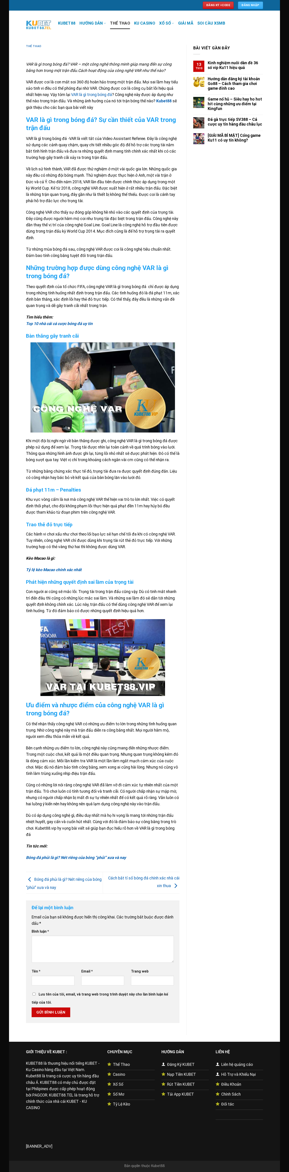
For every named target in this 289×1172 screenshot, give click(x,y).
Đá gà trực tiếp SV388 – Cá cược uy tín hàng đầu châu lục (235, 121)
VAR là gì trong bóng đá (91, 94)
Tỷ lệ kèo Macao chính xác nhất (54, 570)
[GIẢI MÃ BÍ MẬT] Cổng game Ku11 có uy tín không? (234, 137)
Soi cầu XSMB (211, 23)
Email (87, 971)
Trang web (140, 971)
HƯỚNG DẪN (91, 23)
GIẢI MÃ (185, 23)
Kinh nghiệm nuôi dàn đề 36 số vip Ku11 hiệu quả (233, 65)
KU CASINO (144, 23)
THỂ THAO (120, 23)
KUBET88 (66, 23)
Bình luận (40, 931)
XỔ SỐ (165, 23)
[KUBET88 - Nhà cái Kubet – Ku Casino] (38, 24)
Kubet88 (158, 1166)
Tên (36, 971)
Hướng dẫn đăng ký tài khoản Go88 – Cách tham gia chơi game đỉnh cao (234, 84)
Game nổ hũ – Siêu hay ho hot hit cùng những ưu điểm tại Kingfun (235, 104)
